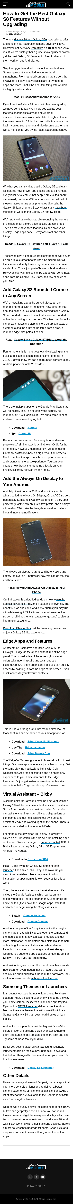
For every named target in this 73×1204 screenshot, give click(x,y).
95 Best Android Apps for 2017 (40, 97)
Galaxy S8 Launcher (40, 1067)
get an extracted (50, 842)
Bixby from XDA (38, 859)
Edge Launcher (35, 747)
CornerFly (25, 433)
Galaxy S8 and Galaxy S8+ (30, 39)
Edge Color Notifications (43, 741)
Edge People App (39, 753)
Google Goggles (38, 921)
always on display (13, 80)
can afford (37, 48)
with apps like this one (44, 978)
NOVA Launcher (28, 1006)
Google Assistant (34, 915)
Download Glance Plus (17, 628)
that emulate (33, 1034)
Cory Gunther (15, 34)
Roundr (32, 427)
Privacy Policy (36, 1186)
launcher (19, 1034)
